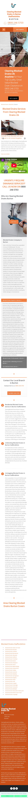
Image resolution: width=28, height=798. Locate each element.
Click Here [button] (25, 793)
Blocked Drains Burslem (11, 649)
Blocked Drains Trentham (11, 659)
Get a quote (20, 29)
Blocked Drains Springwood (11, 675)
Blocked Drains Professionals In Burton (13, 358)
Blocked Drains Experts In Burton (12, 300)
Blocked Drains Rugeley (11, 677)
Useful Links (7, 716)
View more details (5, 154)
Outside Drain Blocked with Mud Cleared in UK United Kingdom (13, 48)
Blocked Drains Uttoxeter (11, 655)
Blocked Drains (4, 104)
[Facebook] (11, 788)
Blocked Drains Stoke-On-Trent (12, 647)
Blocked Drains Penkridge (11, 685)
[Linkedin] (16, 788)
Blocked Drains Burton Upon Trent (13, 692)
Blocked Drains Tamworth (11, 687)
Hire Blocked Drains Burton (10, 366)
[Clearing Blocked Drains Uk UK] (3, 705)
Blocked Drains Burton (10, 661)
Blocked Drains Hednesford (12, 668)
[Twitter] (14, 788)
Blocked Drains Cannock (11, 672)
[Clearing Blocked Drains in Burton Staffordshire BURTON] (14, 5)
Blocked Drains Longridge (11, 694)
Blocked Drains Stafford (11, 657)
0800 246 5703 (15, 22)
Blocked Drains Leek (10, 681)
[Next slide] (26, 49)
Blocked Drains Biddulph (11, 689)
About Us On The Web (9, 714)
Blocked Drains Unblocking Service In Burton (12, 362)
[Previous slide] (2, 49)
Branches (11, 104)
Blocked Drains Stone (10, 664)
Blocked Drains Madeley (11, 674)
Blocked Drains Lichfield (11, 651)
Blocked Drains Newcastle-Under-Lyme (14, 690)
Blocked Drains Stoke (10, 679)
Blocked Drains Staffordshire (13, 644)
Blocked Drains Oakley (10, 670)
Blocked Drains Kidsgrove (11, 662)
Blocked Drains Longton (11, 683)
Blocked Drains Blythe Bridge (12, 666)
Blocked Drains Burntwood (11, 653)
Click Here (13, 222)
